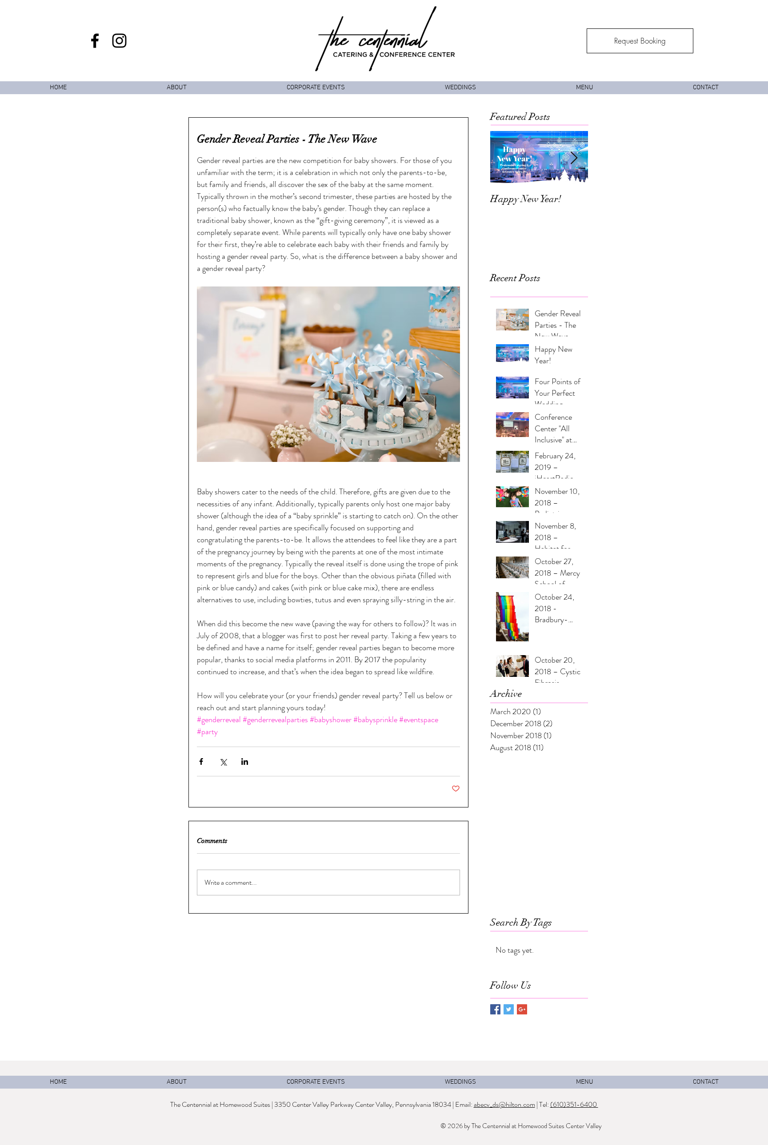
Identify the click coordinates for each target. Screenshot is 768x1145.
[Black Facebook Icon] (94, 40)
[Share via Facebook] (201, 761)
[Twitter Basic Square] (509, 1009)
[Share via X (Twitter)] (223, 761)
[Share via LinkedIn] (244, 761)
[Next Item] (574, 158)
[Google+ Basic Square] (522, 1009)
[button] (584, 87)
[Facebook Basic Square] (495, 1009)
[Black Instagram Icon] (119, 40)
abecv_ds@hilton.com (504, 1104)
